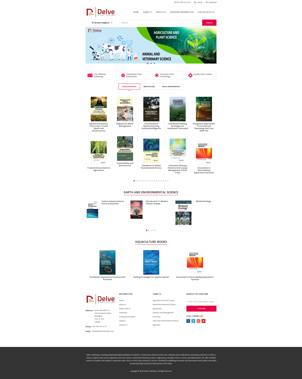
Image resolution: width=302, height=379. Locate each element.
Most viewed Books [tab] (171, 86)
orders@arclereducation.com (103, 331)
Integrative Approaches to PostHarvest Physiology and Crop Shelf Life (178, 127)
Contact (199, 2)
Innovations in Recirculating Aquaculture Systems (177, 170)
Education (156, 325)
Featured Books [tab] (129, 86)
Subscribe (201, 308)
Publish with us (206, 12)
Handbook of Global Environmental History (125, 166)
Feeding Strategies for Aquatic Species (203, 124)
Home (136, 12)
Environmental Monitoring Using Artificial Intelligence (124, 126)
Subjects (147, 12)
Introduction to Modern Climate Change (113, 202)
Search (209, 22)
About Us (161, 12)
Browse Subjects (101, 22)
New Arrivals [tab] (149, 86)
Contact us (123, 325)
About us (122, 304)
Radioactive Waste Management (98, 124)
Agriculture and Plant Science (164, 300)
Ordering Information (182, 12)
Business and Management (163, 312)
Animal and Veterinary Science (164, 304)
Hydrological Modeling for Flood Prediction (199, 202)
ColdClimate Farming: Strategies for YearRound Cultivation (151, 126)
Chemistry (156, 317)
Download (212, 2)
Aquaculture (157, 308)
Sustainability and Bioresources (98, 164)
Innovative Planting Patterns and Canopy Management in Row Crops (151, 169)
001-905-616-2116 (183, 2)
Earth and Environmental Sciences (166, 321)
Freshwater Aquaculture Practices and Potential (204, 164)
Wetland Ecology (159, 201)
